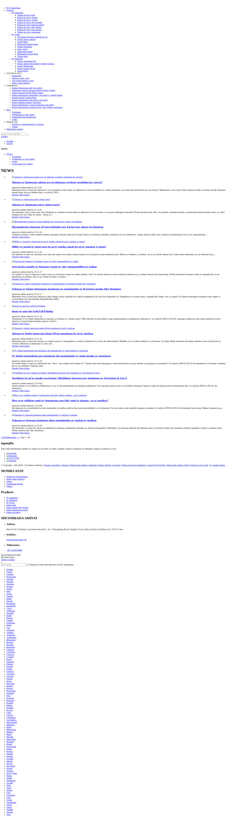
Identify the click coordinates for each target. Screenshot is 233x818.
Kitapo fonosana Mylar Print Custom (27, 93)
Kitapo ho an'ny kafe (26, 15)
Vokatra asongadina (52, 465)
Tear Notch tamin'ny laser (23, 81)
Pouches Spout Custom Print (24, 98)
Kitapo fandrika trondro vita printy (26, 102)
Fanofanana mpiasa (14, 484)
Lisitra (14, 119)
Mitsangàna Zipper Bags (27, 54)
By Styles (16, 34)
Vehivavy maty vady (20, 78)
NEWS (9, 143)
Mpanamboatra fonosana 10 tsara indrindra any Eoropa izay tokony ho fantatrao (57, 226)
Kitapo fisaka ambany (26, 39)
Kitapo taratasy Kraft (26, 68)
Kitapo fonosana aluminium (133, 465)
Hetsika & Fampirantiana (17, 477)
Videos (15, 127)
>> (19, 437)
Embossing (16, 76)
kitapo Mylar (22, 71)
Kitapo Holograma (25, 66)
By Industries (17, 13)
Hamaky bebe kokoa (21, 195)
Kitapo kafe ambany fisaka (177, 465)
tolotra (9, 481)
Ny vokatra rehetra (217, 465)
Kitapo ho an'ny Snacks (27, 17)
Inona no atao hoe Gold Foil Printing (32, 311)
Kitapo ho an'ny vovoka (27, 20)
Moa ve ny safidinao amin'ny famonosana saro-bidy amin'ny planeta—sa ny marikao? (60, 400)
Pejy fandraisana (13, 8)
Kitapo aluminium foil (26, 61)
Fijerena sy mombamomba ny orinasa (28, 124)
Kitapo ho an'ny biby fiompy (29, 27)
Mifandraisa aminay (14, 129)
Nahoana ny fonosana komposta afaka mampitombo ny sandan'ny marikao (54, 420)
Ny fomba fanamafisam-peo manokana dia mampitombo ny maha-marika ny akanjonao (61, 355)
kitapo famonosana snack (17, 510)
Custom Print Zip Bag (156, 465)
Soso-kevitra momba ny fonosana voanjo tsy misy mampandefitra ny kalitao (54, 266)
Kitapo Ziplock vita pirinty (109, 465)
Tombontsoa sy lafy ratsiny (23, 114)
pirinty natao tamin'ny (21, 83)
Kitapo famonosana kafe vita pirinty (27, 88)
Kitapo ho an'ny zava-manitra (29, 22)
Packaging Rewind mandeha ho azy (32, 37)
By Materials (17, 59)
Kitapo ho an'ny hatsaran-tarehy (30, 25)
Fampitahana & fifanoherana (24, 117)
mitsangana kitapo (25, 51)
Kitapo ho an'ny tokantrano (28, 32)
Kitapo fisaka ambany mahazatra (83, 465)
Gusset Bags (22, 42)
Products (10, 10)
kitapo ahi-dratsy (13, 512)
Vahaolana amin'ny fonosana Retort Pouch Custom (33, 90)
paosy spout (22, 49)
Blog (8, 110)
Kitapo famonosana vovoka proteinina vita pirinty (33, 105)
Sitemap (64, 465)
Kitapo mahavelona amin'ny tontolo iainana (35, 64)
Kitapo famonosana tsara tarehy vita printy (30, 100)
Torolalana (16, 112)
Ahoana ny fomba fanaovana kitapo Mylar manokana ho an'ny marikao (52, 333)
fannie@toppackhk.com (16, 540)
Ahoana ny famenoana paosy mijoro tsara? (36, 204)
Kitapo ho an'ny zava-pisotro (29, 30)
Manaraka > (13, 437)
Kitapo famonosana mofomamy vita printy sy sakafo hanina (37, 95)
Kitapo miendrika (24, 47)
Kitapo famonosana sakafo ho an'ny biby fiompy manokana (37, 107)
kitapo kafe (11, 505)
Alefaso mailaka (8, 560)
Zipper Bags (22, 56)
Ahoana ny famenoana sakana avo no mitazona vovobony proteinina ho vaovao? (57, 182)
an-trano (9, 141)
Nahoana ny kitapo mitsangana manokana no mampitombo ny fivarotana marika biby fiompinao (66, 288)
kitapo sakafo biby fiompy (17, 507)
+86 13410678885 (14, 550)
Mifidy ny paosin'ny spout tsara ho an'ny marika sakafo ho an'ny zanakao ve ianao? (59, 246)
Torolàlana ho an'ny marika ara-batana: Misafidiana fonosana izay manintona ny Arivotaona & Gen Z (69, 378)
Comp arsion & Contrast (22, 164)
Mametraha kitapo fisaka (27, 44)
